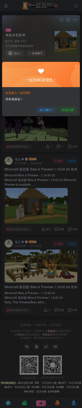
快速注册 (68, 110)
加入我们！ (46, 110)
